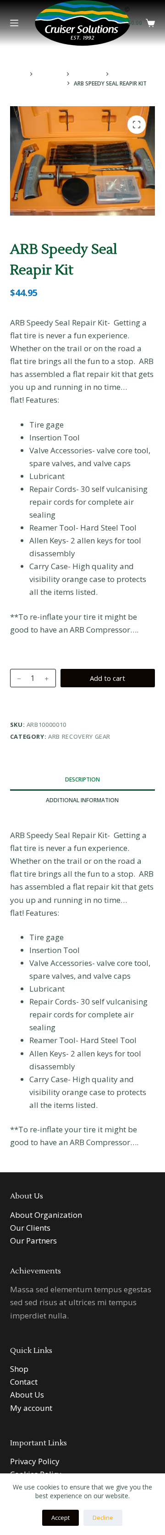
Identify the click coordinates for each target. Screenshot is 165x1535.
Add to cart (107, 678)
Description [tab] (82, 779)
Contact (24, 1381)
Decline (103, 1517)
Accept (60, 1517)
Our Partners (33, 1240)
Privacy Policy (35, 1461)
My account (31, 1408)
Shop (19, 1369)
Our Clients (30, 1227)
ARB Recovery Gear (79, 736)
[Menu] (14, 23)
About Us (27, 1394)
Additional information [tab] (82, 800)
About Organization (46, 1215)
